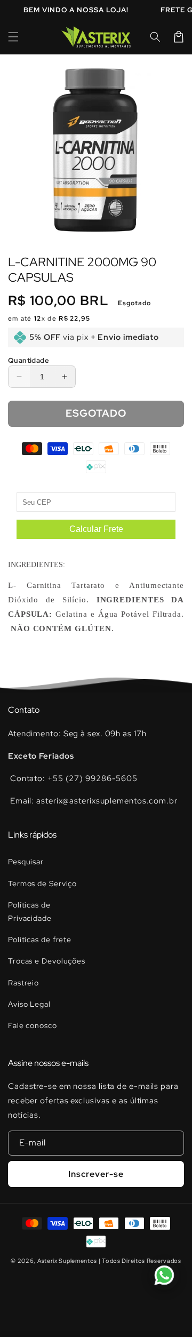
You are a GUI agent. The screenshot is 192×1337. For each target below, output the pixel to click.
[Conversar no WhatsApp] (164, 1275)
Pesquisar (26, 861)
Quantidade (28, 360)
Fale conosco (32, 1025)
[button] (13, 37)
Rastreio (23, 983)
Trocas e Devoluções (46, 961)
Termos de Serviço (42, 883)
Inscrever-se (96, 1174)
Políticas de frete (39, 939)
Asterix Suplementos (67, 1260)
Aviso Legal (29, 1004)
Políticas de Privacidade (30, 911)
